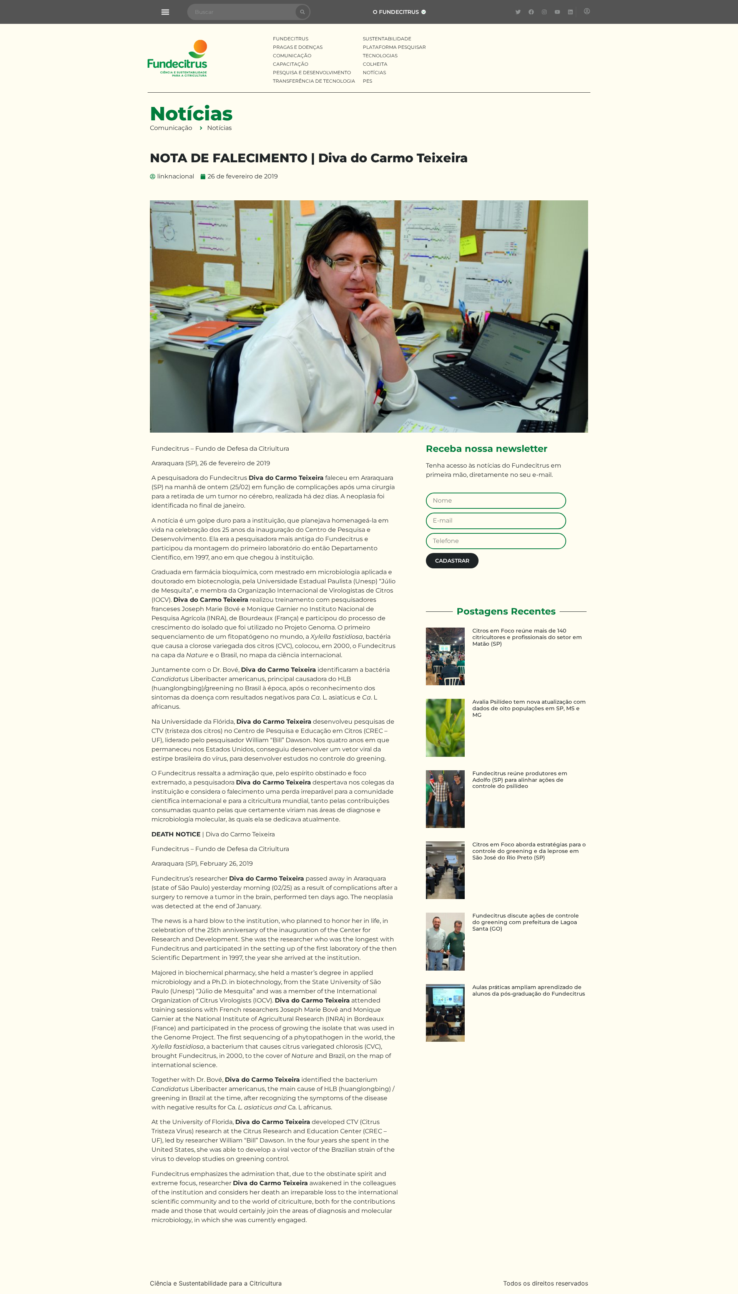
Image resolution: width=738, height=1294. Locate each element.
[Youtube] (557, 12)
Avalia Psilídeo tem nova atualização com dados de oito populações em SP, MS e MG (529, 708)
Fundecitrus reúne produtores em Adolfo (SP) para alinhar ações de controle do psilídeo (519, 780)
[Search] (302, 12)
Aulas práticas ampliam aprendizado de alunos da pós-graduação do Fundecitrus (528, 990)
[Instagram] (544, 12)
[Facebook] (531, 12)
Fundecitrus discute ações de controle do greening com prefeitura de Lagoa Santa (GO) (525, 922)
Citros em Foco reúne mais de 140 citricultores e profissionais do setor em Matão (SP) (527, 637)
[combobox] (241, 12)
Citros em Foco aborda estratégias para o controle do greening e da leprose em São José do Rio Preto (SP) (529, 851)
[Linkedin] (570, 12)
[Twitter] (518, 12)
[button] (165, 12)
